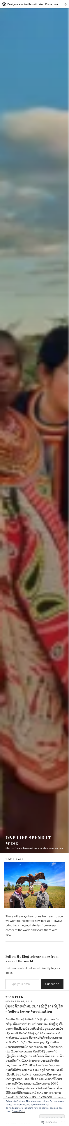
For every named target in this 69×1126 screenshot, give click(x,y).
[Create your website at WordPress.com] (34, 4)
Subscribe (52, 984)
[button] (34, 885)
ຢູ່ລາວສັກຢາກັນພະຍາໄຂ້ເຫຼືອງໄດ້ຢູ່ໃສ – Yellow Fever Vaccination (34, 1009)
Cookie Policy (18, 1111)
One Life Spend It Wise (29, 840)
